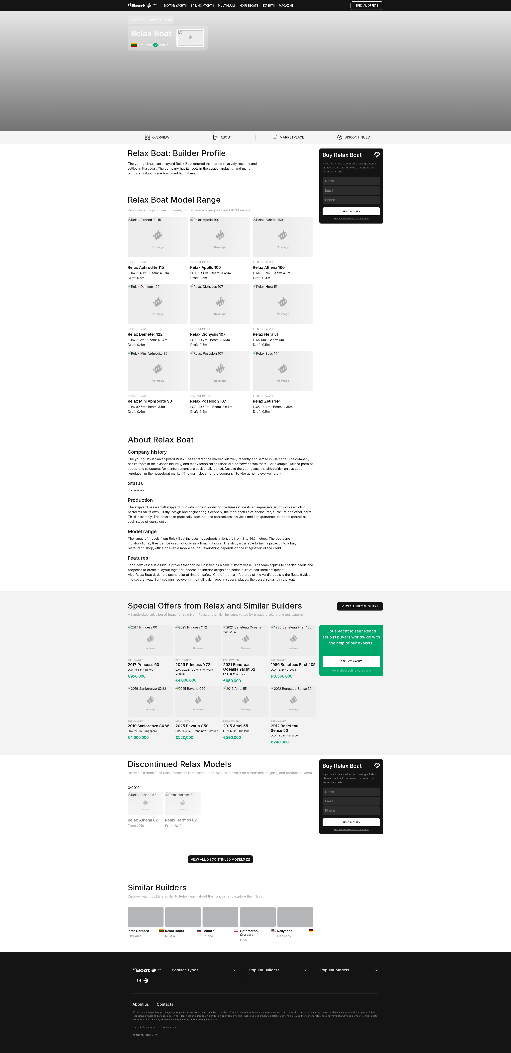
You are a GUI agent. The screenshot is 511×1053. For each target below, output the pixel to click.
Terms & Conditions (144, 1027)
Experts (268, 5)
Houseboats (249, 5)
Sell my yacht (351, 661)
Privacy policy (168, 1027)
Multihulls (227, 5)
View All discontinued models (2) (220, 859)
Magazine (286, 5)
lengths (227, 538)
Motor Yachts (175, 5)
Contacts (165, 1004)
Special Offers (367, 5)
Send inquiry (351, 211)
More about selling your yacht (351, 670)
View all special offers (360, 606)
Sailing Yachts (202, 5)
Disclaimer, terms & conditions (351, 218)
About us (141, 1004)
